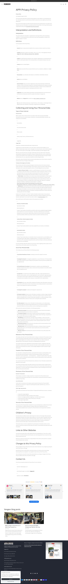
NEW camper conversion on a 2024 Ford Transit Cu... (12, 526)
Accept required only (10, 581)
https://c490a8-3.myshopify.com (39, 98)
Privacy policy (22, 581)
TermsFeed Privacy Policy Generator (32, 26)
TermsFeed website (41, 196)
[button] (2, 4)
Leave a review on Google (34, 501)
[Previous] (5, 491)
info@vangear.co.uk (7, 558)
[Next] (63, 491)
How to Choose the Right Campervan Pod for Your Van (32, 526)
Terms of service (27, 581)
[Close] (20, 572)
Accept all (10, 579)
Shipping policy (32, 581)
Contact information (37, 581)
